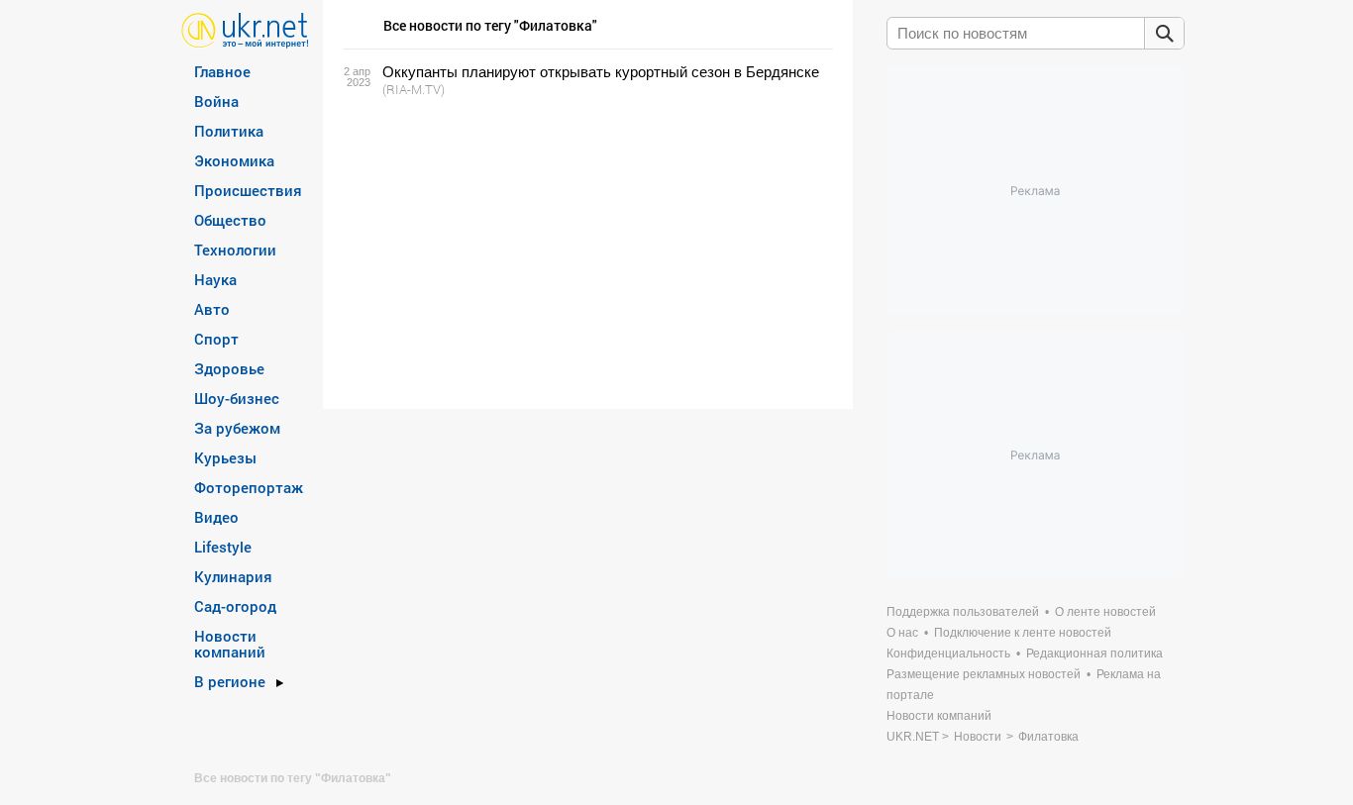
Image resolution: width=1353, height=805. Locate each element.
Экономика (234, 160)
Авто (212, 309)
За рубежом (237, 428)
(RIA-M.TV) (413, 89)
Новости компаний (229, 643)
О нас (902, 633)
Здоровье (229, 368)
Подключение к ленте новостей (1022, 633)
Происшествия (248, 190)
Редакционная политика (1094, 653)
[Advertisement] (585, 253)
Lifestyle (223, 546)
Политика (228, 131)
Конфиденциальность (948, 653)
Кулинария (233, 576)
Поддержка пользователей (962, 612)
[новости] (245, 29)
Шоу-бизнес (236, 398)
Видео (216, 517)
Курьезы (225, 457)
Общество (230, 220)
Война (216, 101)
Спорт (216, 339)
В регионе (229, 681)
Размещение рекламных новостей (983, 674)
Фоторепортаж (248, 487)
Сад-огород (235, 606)
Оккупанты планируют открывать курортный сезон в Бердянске (600, 71)
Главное (222, 71)
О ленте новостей (1105, 612)
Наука (215, 279)
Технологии (235, 249)
